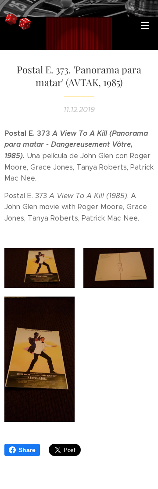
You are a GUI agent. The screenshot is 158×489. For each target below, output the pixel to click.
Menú (145, 25)
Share (27, 449)
